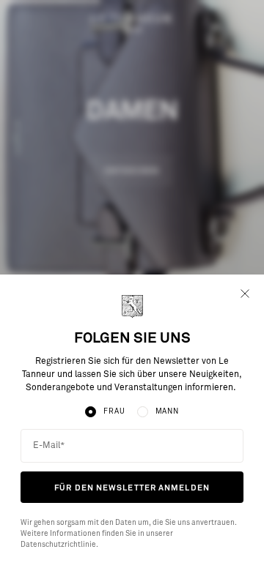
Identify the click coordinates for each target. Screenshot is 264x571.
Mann (167, 411)
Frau (114, 411)
